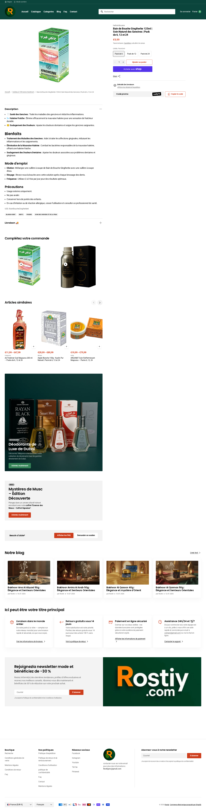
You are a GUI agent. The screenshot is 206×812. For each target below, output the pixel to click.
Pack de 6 (119, 55)
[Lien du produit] (21, 334)
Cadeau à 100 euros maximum (23, 92)
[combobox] (139, 11)
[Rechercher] (101, 11)
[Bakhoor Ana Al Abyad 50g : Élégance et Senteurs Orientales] (29, 578)
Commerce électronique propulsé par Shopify (185, 805)
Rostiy (167, 805)
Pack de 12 (132, 55)
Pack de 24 (146, 55)
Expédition (127, 43)
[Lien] (54, 422)
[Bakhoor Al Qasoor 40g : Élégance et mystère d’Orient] (128, 578)
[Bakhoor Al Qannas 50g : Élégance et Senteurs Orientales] (177, 578)
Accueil (7, 92)
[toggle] (101, 109)
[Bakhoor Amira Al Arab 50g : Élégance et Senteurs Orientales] (78, 578)
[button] (8, 1)
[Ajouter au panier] (34, 346)
